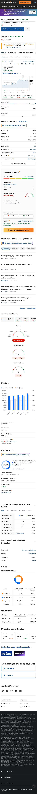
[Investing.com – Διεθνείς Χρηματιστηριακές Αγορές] (10, 2)
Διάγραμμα (12, 53)
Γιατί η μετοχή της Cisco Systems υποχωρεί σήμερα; (16, 266)
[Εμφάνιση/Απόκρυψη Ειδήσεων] (12, 61)
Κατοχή (4, 566)
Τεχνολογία (32, 553)
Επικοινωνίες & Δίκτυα (29, 550)
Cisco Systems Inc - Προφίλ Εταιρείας (13, 541)
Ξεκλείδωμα (30, 103)
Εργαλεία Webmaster (26, 707)
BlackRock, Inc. (6, 618)
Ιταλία (34, 560)
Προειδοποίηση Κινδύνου (7, 783)
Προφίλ (11, 57)
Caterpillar (19, 634)
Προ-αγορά (31, 6)
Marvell (5, 634)
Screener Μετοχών (14, 6)
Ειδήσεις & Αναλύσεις (25, 53)
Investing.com (5, 280)
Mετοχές (4, 6)
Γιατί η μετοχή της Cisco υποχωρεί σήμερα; (16, 256)
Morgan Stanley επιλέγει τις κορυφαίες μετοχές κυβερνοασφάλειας (18, 277)
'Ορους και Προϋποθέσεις (7, 771)
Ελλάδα (24, 6)
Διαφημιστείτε (5, 703)
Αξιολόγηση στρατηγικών (13, 47)
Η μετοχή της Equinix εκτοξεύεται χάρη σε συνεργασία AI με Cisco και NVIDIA (16, 299)
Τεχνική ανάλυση (9, 314)
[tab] (10, 319)
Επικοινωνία (4, 707)
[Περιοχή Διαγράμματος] (5, 61)
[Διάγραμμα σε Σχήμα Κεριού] (3, 61)
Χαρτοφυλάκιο (24, 703)
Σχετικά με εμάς (6, 699)
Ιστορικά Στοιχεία (26, 57)
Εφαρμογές (23, 699)
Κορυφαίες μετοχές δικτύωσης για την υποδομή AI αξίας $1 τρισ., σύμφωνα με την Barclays (18, 288)
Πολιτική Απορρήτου (6, 777)
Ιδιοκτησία (17, 57)
